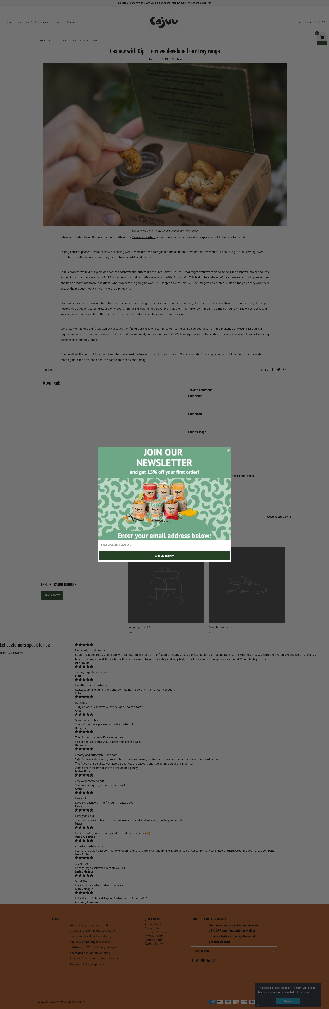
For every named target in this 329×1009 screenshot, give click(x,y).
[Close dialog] (228, 450)
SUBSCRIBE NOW (164, 555)
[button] (164, 493)
